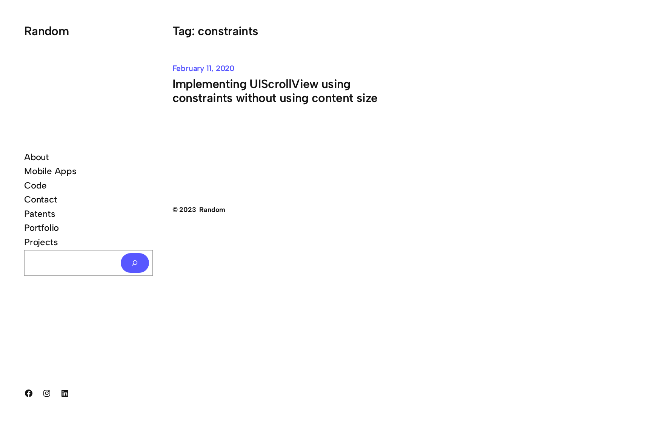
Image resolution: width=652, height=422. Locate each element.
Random (46, 31)
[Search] (135, 263)
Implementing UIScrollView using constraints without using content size (275, 91)
